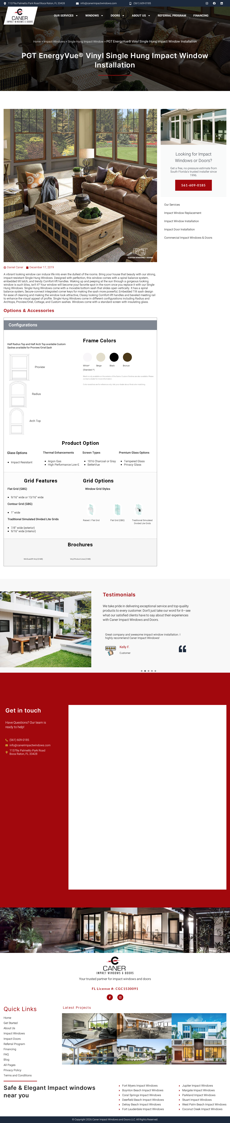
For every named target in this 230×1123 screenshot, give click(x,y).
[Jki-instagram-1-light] (120, 997)
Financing (200, 15)
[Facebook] (214, 3)
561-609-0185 (193, 185)
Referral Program (172, 15)
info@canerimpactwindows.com (98, 3)
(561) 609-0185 (142, 3)
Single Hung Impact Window (86, 41)
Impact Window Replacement (182, 213)
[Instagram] (207, 3)
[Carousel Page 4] (152, 671)
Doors (115, 15)
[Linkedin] (221, 3)
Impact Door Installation (179, 229)
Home (37, 41)
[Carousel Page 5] (155, 671)
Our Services (63, 15)
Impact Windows (54, 41)
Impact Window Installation (181, 221)
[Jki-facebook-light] (110, 997)
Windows (92, 15)
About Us (139, 15)
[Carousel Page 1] (141, 671)
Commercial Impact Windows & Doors (188, 238)
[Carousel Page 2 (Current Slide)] (145, 671)
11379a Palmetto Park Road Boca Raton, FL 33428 (36, 3)
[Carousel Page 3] (148, 671)
